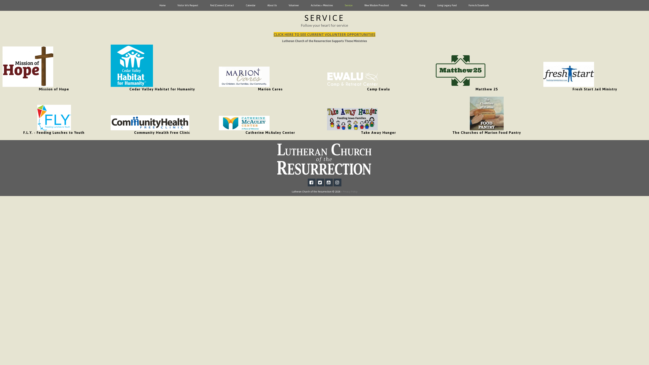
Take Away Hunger (378, 132)
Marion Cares (270, 89)
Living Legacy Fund (447, 5)
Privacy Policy (350, 191)
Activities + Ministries (322, 5)
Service (349, 5)
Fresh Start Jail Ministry (595, 89)
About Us (272, 5)
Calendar (251, 5)
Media (404, 5)
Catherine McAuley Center (270, 132)
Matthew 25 (487, 89)
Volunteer (294, 5)
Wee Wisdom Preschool (376, 5)
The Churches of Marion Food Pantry (486, 132)
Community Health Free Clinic (162, 132)
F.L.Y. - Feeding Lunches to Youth (54, 132)
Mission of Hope (54, 89)
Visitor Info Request (187, 5)
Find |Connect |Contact (222, 5)
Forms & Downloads (478, 5)
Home (162, 5)
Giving (422, 5)
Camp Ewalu (378, 89)
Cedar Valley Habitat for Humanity (162, 89)
